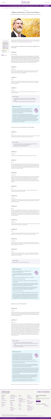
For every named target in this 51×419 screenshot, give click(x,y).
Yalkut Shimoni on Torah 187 (32, 62)
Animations (20, 406)
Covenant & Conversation (13, 396)
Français (46, 2)
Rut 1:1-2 (12, 162)
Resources (32, 5)
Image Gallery (3, 398)
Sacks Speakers (12, 409)
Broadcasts (11, 402)
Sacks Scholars (29, 397)
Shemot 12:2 (25, 57)
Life (9, 5)
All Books (3, 403)
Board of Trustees (29, 407)
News (41, 5)
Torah (19, 5)
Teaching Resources (12, 408)
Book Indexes (3, 404)
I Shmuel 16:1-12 (13, 322)
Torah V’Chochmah (29, 398)
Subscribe (46, 405)
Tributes (3, 399)
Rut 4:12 (12, 134)
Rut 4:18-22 (12, 310)
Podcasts (11, 404)
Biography (3, 396)
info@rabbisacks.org (36, 384)
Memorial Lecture (29, 403)
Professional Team (29, 409)
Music (2, 406)
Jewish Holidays (12, 397)
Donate (4, 2)
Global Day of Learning (30, 401)
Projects (37, 5)
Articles (11, 401)
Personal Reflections (4, 400)
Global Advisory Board (30, 408)
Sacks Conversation (30, 402)
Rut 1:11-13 (12, 208)
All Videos (20, 405)
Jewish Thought (25, 10)
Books (12, 5)
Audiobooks (3, 405)
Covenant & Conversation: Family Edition (22, 400)
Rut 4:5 (12, 231)
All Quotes (20, 396)
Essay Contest (29, 396)
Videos (16, 5)
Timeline (3, 397)
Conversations (12, 405)
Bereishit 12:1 (13, 90)
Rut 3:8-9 (12, 251)
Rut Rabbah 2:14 (13, 69)
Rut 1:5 (12, 188)
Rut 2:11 (12, 79)
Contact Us (28, 410)
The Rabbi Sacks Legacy (30, 406)
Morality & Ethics (25, 5)
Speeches (11, 403)
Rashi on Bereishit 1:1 (14, 54)
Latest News (20, 409)
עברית (48, 2)
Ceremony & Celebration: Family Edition (22, 401)
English (4, 51)
